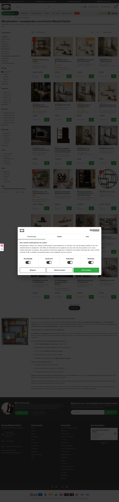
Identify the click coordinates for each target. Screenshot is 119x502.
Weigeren (33, 270)
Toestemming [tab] (31, 236)
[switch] (49, 262)
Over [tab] (87, 236)
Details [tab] (59, 236)
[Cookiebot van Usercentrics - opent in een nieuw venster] (91, 230)
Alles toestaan (86, 270)
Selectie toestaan (59, 270)
